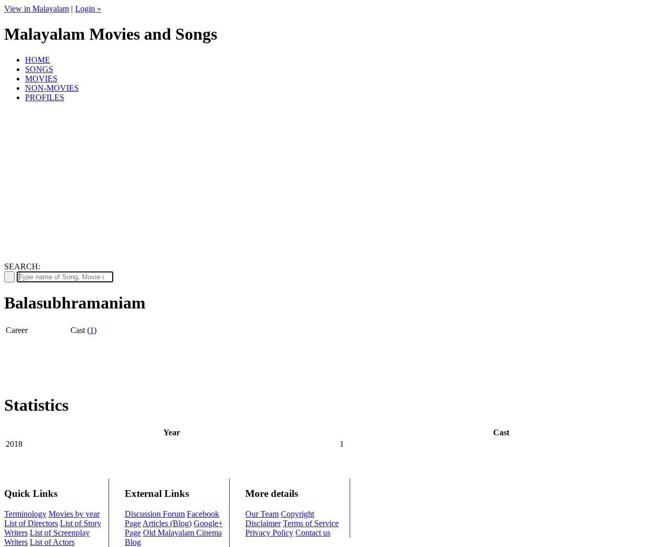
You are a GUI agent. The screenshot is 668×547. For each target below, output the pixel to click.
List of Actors (52, 542)
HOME (37, 59)
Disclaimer (263, 523)
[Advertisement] (334, 184)
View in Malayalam (36, 8)
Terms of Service (311, 523)
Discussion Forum (155, 513)
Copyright (297, 513)
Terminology (25, 513)
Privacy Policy (269, 532)
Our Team (262, 513)
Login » (88, 8)
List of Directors (31, 523)
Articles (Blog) (167, 523)
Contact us (312, 532)
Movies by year (74, 513)
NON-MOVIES (52, 88)
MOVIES (41, 78)
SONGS (39, 69)
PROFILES (44, 97)
